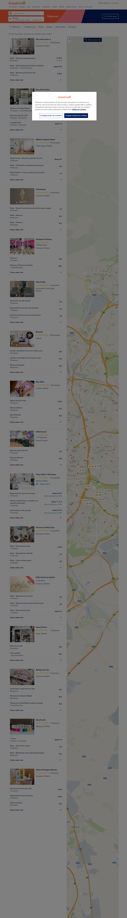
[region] (64, 106)
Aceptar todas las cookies (76, 115)
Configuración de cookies (51, 115)
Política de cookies (79, 109)
